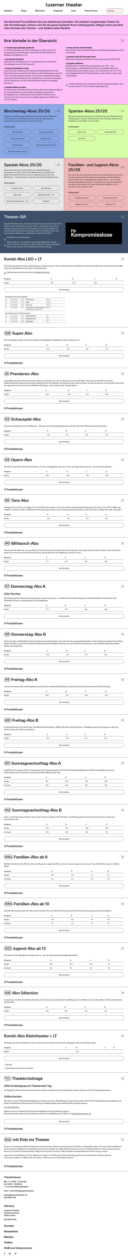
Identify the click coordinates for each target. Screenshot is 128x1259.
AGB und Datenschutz (18, 1247)
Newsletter (11, 1231)
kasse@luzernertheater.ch (81, 1113)
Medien (9, 1236)
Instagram (10, 1254)
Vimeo (15, 1254)
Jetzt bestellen (64, 289)
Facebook (4, 1254)
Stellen (8, 1242)
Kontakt (9, 1225)
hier (50, 246)
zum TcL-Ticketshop (11, 1107)
